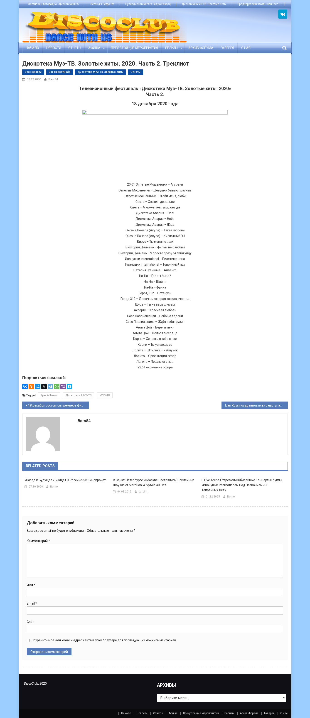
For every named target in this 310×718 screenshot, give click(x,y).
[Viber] (63, 386)
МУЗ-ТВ (105, 395)
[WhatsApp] (56, 386)
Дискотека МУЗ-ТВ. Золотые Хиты (204, 4)
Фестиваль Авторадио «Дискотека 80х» (53, 4)
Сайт (30, 622)
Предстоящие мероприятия (134, 48)
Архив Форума (200, 48)
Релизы (171, 48)
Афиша (94, 48)
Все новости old (59, 72)
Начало (32, 48)
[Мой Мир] (37, 386)
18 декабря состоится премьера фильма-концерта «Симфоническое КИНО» (58, 405)
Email (32, 603)
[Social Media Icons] (282, 14)
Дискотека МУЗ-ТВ (79, 395)
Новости (53, 48)
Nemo (54, 486)
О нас (246, 48)
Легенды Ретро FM (102, 4)
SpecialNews (49, 395)
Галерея (227, 48)
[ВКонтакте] (25, 386)
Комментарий (38, 541)
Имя (31, 585)
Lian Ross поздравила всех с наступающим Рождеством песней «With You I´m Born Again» (256, 405)
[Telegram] (50, 386)
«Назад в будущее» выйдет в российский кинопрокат (65, 480)
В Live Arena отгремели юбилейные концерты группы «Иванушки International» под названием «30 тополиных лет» (242, 485)
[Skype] (69, 386)
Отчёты (74, 48)
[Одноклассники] (31, 386)
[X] (44, 386)
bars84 (53, 79)
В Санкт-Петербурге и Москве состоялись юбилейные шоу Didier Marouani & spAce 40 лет (153, 482)
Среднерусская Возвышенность (258, 4)
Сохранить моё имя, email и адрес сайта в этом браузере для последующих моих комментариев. (104, 640)
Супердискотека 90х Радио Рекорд (148, 4)
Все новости (33, 72)
